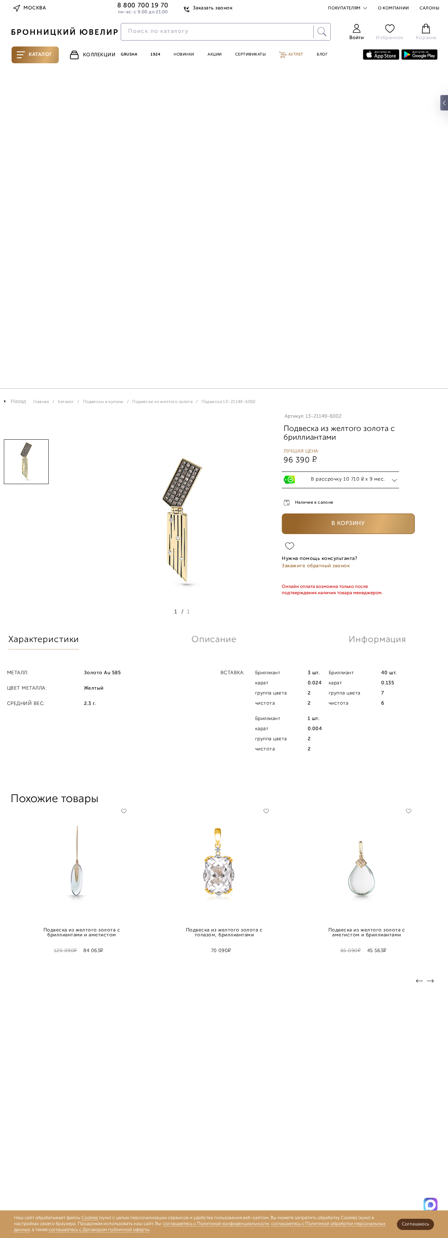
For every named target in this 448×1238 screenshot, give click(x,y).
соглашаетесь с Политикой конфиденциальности (216, 1224)
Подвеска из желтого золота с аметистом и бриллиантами (366, 933)
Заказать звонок (212, 8)
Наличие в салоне (314, 503)
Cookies (90, 1218)
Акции (215, 55)
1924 (155, 55)
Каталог (40, 54)
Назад (18, 401)
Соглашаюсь (415, 1224)
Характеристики (43, 639)
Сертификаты (250, 55)
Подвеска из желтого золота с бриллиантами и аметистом (81, 933)
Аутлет (295, 55)
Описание (214, 639)
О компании (393, 8)
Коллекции (99, 55)
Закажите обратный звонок (316, 566)
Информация (377, 639)
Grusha (129, 55)
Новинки (184, 55)
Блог (322, 55)
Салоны (429, 8)
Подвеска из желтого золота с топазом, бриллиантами (224, 933)
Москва (34, 8)
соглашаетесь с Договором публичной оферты (99, 1230)
